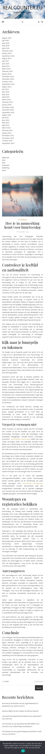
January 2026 (7, 53)
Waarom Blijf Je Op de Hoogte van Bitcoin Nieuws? (20, 711)
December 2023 (8, 107)
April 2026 (5, 48)
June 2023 (5, 120)
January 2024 (7, 105)
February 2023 (7, 130)
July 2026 (5, 40)
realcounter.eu (22, 7)
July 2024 (5, 89)
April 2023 (5, 125)
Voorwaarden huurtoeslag (20, 439)
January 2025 (7, 74)
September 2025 (8, 56)
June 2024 (5, 92)
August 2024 (6, 87)
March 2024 (6, 99)
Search (39, 688)
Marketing (5, 168)
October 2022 (7, 141)
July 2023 (5, 117)
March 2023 (6, 128)
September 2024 (8, 84)
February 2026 (7, 51)
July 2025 (5, 61)
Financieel (5, 165)
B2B (3, 163)
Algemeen (5, 157)
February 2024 (7, 102)
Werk (4, 170)
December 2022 (8, 135)
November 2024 (8, 79)
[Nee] (42, 747)
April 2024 (5, 97)
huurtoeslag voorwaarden (33, 483)
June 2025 (5, 64)
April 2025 (5, 66)
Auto (3, 160)
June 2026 (5, 43)
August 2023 (6, 115)
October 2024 (7, 82)
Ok (23, 751)
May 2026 (5, 45)
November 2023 (8, 110)
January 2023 (7, 133)
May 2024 (5, 94)
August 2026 (6, 38)
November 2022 (8, 138)
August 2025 (6, 58)
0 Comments (38, 681)
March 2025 (6, 69)
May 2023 (5, 123)
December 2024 (8, 76)
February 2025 (7, 71)
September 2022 (8, 143)
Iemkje (6, 681)
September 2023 (8, 112)
